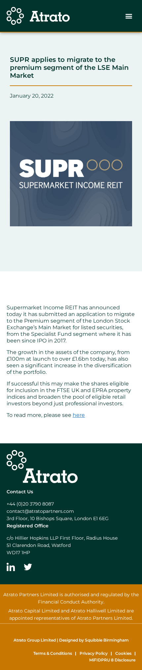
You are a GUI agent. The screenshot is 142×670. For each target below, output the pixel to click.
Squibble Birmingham (107, 640)
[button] (128, 16)
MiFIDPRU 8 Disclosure (112, 659)
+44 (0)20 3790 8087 (30, 504)
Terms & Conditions (52, 653)
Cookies (123, 653)
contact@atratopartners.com (40, 511)
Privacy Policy (94, 653)
